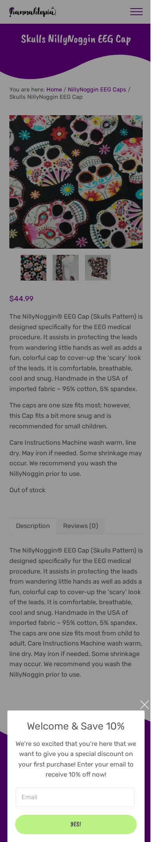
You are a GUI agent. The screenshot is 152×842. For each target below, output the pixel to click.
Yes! (76, 824)
